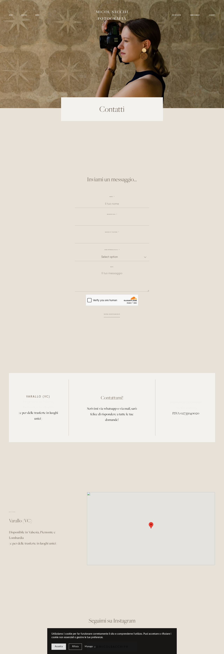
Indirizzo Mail (111, 214)
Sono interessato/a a (111, 249)
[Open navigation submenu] (40, 15)
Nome (111, 196)
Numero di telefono (111, 232)
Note (111, 266)
